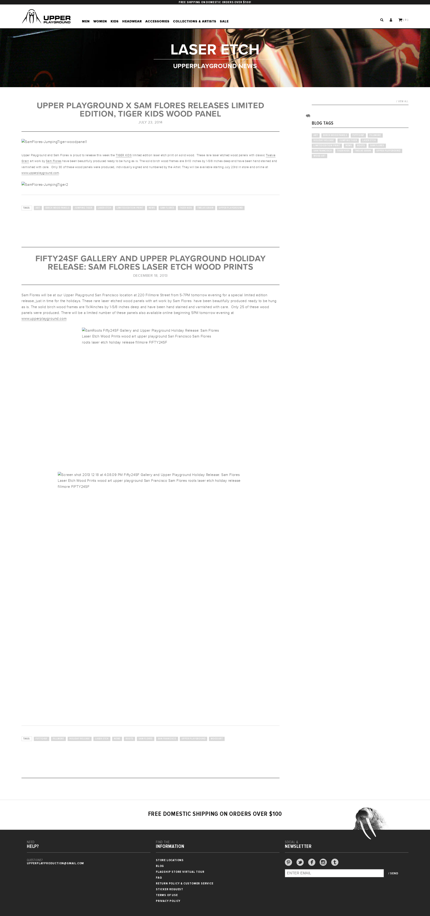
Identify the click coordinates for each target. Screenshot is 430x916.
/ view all (402, 101)
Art (38, 208)
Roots (129, 738)
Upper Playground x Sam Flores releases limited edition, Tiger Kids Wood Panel (150, 110)
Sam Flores (53, 161)
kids (115, 21)
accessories (157, 21)
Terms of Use (167, 895)
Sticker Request (169, 889)
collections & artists (194, 21)
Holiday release (79, 738)
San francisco (167, 738)
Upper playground (231, 208)
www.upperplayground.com (40, 173)
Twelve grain (205, 208)
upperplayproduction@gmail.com (55, 863)
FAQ (159, 877)
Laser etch (104, 208)
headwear (132, 21)
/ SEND (393, 873)
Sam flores (167, 208)
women (100, 21)
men (86, 21)
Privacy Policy (168, 901)
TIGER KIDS (124, 155)
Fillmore (58, 738)
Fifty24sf (41, 738)
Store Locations (170, 860)
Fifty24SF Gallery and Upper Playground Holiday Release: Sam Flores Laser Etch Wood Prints (150, 263)
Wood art (217, 738)
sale (224, 21)
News (152, 208)
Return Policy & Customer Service (184, 883)
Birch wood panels (57, 208)
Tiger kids (186, 208)
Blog (160, 866)
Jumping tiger (83, 208)
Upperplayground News (215, 65)
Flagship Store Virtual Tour (180, 872)
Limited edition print (130, 208)
